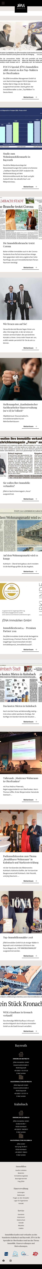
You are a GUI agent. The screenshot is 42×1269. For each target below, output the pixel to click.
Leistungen (21, 1192)
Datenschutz (21, 1220)
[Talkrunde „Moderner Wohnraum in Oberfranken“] (21, 753)
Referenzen (21, 1195)
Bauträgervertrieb (21, 1179)
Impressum (21, 1217)
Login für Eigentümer (21, 1201)
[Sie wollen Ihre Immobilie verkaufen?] (21, 457)
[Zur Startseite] (21, 6)
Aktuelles (21, 1225)
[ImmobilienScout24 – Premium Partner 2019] (21, 603)
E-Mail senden (21, 1073)
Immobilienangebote (21, 1176)
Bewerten (21, 1173)
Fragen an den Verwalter (21, 1198)
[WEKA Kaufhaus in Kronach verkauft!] (21, 987)
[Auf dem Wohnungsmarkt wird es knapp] (21, 530)
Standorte (21, 1214)
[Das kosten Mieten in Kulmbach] (21, 681)
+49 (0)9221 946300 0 (21, 1129)
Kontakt (21, 1203)
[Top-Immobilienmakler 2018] (21, 912)
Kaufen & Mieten (21, 1170)
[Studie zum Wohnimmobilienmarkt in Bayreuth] (21, 128)
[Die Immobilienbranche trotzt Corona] (21, 218)
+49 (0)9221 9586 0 (21, 1152)
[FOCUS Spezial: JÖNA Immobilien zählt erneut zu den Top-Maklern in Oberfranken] (21, 42)
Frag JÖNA (21, 1181)
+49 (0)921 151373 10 (21, 1093)
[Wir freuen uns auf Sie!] (21, 299)
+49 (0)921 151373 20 (21, 1070)
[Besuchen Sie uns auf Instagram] (11, 1261)
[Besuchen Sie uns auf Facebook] (3, 1261)
